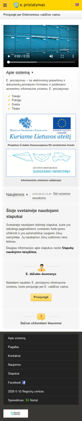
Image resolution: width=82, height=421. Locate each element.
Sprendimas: (23, 400)
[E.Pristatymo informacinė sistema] (29, 5)
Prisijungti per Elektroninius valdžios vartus (31, 14)
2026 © (26, 391)
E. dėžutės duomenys (41, 274)
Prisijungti (41, 297)
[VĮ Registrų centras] (15, 413)
